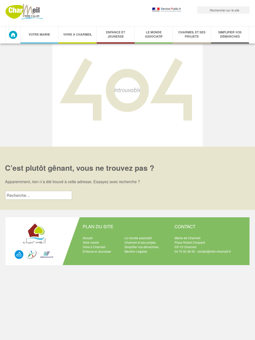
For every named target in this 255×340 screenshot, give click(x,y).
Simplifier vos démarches (230, 34)
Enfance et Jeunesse (115, 34)
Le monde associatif (154, 34)
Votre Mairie (39, 34)
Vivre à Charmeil (77, 34)
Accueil (88, 238)
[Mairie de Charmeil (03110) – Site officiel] (24, 11)
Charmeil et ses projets (191, 34)
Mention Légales (136, 251)
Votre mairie (91, 242)
